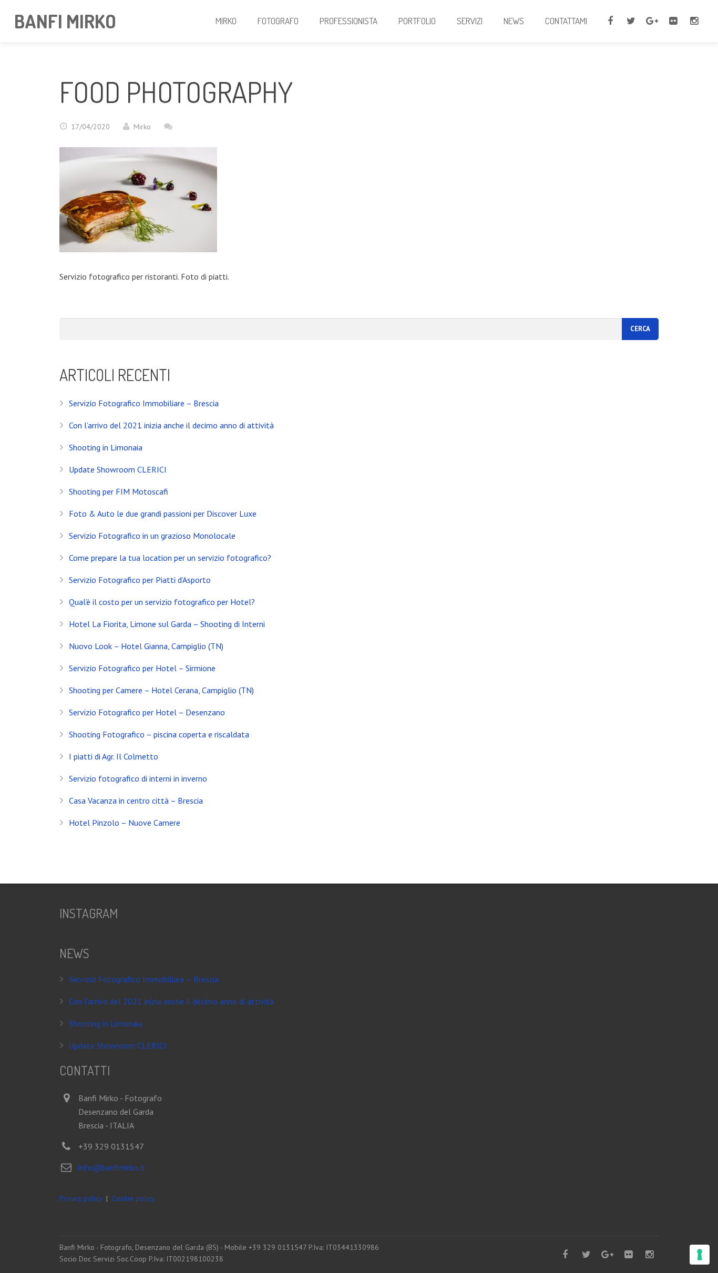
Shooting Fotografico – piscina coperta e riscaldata (159, 734)
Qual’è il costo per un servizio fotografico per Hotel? (162, 602)
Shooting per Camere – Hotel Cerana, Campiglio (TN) (161, 690)
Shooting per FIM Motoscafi (118, 491)
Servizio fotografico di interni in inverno (138, 778)
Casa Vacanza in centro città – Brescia (136, 800)
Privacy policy (80, 1198)
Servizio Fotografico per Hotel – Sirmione (142, 668)
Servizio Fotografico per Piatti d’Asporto (140, 579)
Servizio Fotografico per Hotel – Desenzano (147, 712)
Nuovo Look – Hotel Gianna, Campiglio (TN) (146, 646)
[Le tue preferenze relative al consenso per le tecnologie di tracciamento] (700, 1255)
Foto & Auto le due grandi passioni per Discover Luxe (163, 513)
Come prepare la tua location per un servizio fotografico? (170, 557)
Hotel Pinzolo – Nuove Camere (124, 822)
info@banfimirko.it (111, 1167)
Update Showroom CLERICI (118, 469)
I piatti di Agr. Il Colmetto (113, 756)
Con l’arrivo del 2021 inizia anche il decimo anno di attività (171, 425)
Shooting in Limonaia (105, 447)
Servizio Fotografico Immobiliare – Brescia (144, 403)
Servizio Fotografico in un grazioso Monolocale (152, 535)
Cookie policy (133, 1198)
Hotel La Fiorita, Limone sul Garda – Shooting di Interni (167, 624)
